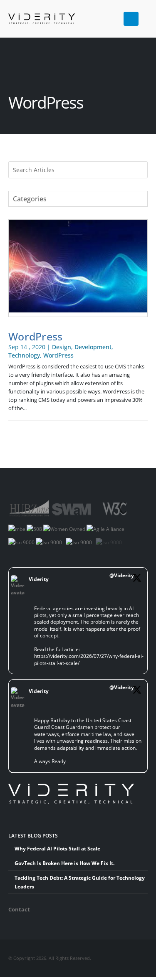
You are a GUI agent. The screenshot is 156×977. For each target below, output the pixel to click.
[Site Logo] (29, 18)
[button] (144, 15)
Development (92, 347)
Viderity (39, 579)
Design (61, 347)
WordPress (35, 336)
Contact (19, 909)
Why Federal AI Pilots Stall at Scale (57, 848)
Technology (24, 355)
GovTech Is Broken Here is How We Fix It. (64, 863)
